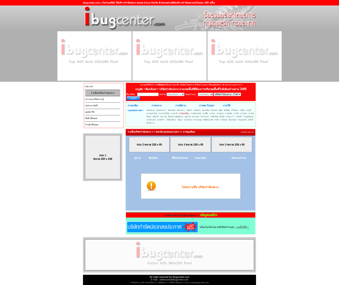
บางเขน (243, 113)
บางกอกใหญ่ (164, 113)
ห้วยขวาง (150, 123)
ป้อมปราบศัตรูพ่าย (175, 116)
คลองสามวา (161, 110)
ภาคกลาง (156, 105)
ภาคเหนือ (133, 105)
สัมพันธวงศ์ (208, 120)
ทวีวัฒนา (235, 110)
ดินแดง (214, 110)
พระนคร (195, 116)
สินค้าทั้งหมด (91, 118)
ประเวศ (163, 116)
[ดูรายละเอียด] (190, 216)
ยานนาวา (230, 116)
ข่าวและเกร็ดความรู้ (94, 99)
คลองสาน (151, 110)
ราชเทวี (238, 116)
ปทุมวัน (156, 116)
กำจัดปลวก (135, 282)
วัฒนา (180, 120)
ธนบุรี (248, 110)
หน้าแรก (89, 86)
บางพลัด (228, 113)
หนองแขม (242, 120)
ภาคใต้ (226, 105)
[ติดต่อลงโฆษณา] (169, 271)
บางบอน (220, 113)
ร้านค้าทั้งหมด (91, 124)
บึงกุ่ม (149, 116)
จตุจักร (189, 110)
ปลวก (187, 282)
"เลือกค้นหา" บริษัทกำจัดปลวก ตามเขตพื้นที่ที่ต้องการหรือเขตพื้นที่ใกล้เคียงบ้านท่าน (192, 89)
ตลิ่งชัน (227, 110)
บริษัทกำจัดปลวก (176, 282)
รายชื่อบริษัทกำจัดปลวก (103, 93)
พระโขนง (205, 116)
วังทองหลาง (171, 120)
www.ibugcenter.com (200, 282)
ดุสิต (220, 110)
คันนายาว (181, 110)
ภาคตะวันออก (206, 105)
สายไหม (223, 120)
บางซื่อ (205, 113)
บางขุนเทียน (184, 113)
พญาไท (188, 116)
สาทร (216, 120)
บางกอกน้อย (152, 113)
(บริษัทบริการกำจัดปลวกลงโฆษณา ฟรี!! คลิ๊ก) (192, 2)
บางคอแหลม (196, 113)
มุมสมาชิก (90, 112)
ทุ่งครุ (242, 110)
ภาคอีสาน (180, 105)
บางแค (251, 113)
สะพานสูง (198, 120)
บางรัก (236, 113)
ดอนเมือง (206, 110)
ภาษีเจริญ (214, 116)
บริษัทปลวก (162, 282)
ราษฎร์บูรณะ (248, 116)
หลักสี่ (250, 120)
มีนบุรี (221, 116)
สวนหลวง (188, 120)
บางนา (212, 113)
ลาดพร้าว (161, 120)
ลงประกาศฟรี (91, 105)
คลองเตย (172, 110)
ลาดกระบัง (151, 120)
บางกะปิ (174, 113)
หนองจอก (232, 120)
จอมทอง (197, 110)
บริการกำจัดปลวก (148, 282)
